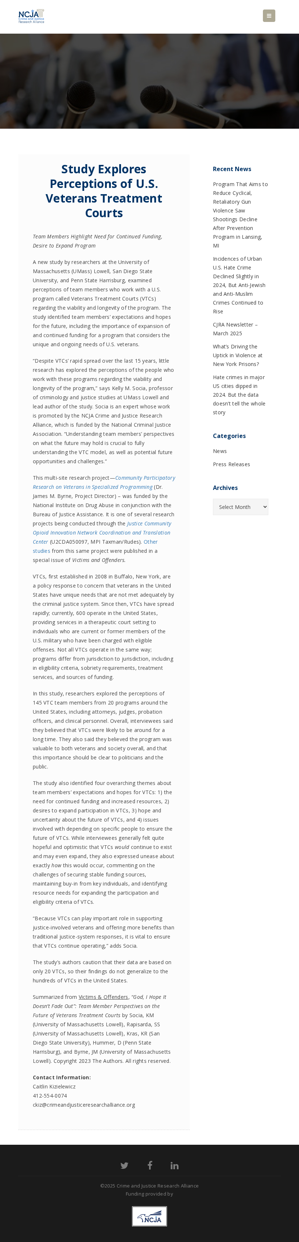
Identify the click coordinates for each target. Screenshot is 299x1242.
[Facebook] (150, 1166)
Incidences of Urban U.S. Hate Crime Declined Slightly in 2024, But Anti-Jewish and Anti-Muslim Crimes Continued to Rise (239, 285)
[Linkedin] (174, 1166)
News (220, 451)
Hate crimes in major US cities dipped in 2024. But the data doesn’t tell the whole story (239, 395)
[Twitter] (124, 1166)
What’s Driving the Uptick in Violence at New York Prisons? (238, 355)
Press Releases (231, 464)
